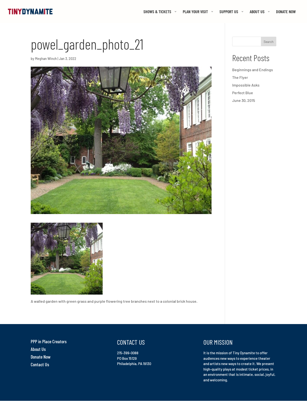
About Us (38, 349)
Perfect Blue (242, 92)
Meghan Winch (46, 59)
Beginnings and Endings (252, 69)
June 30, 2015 (243, 100)
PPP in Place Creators (49, 341)
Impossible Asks (246, 85)
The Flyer (240, 77)
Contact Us (40, 364)
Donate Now (41, 357)
